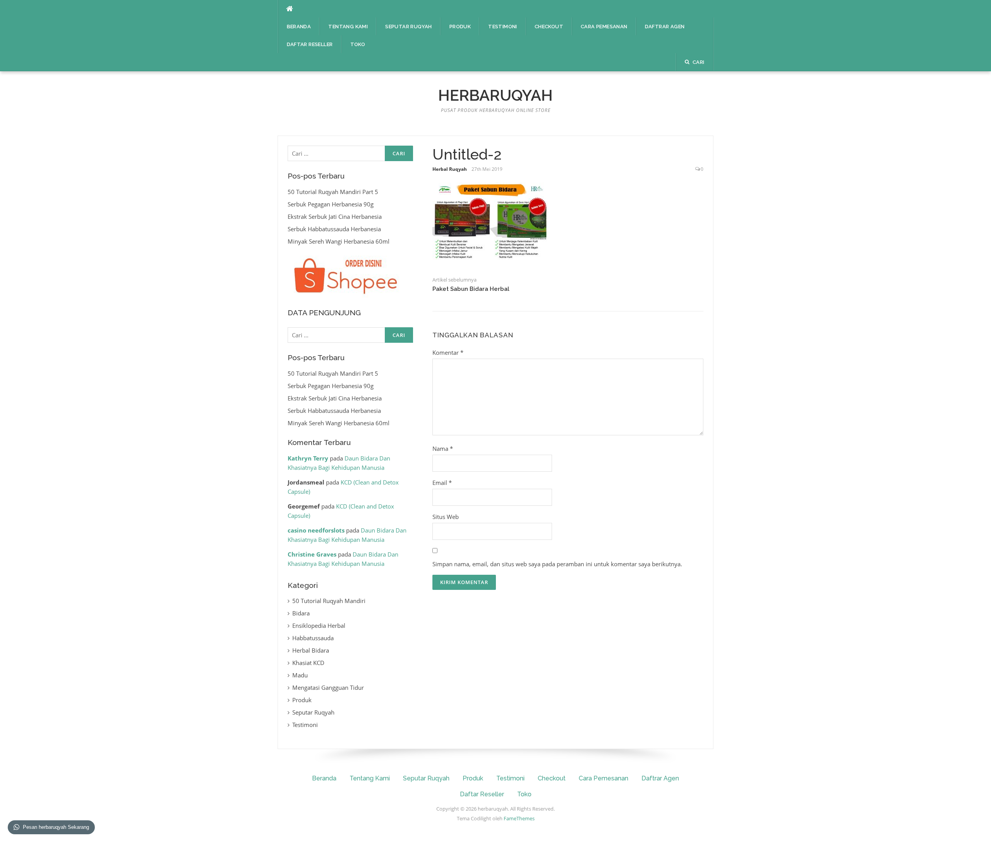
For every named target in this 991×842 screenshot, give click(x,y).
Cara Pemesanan (604, 26)
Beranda (299, 26)
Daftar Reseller (310, 44)
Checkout (549, 26)
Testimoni (502, 26)
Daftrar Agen (665, 26)
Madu (300, 675)
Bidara (301, 613)
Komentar (447, 352)
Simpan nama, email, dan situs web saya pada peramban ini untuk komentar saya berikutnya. (557, 564)
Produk (460, 26)
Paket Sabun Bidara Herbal (470, 288)
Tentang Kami (348, 26)
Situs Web (445, 517)
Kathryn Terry (308, 458)
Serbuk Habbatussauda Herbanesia (334, 229)
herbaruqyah (495, 95)
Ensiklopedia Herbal (318, 625)
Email (442, 482)
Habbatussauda (313, 638)
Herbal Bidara (310, 650)
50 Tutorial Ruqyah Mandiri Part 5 (333, 192)
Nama (442, 448)
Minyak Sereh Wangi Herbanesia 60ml (338, 241)
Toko (357, 44)
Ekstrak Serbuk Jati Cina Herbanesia (335, 216)
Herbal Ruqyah (449, 169)
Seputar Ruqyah (408, 26)
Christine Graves (312, 554)
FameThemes (519, 818)
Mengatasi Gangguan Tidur (328, 687)
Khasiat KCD (308, 663)
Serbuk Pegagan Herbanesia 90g (331, 204)
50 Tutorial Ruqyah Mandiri (328, 601)
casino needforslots (316, 530)
